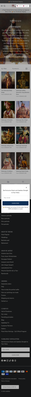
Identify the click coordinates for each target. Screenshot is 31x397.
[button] (22, 6)
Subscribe (15, 203)
